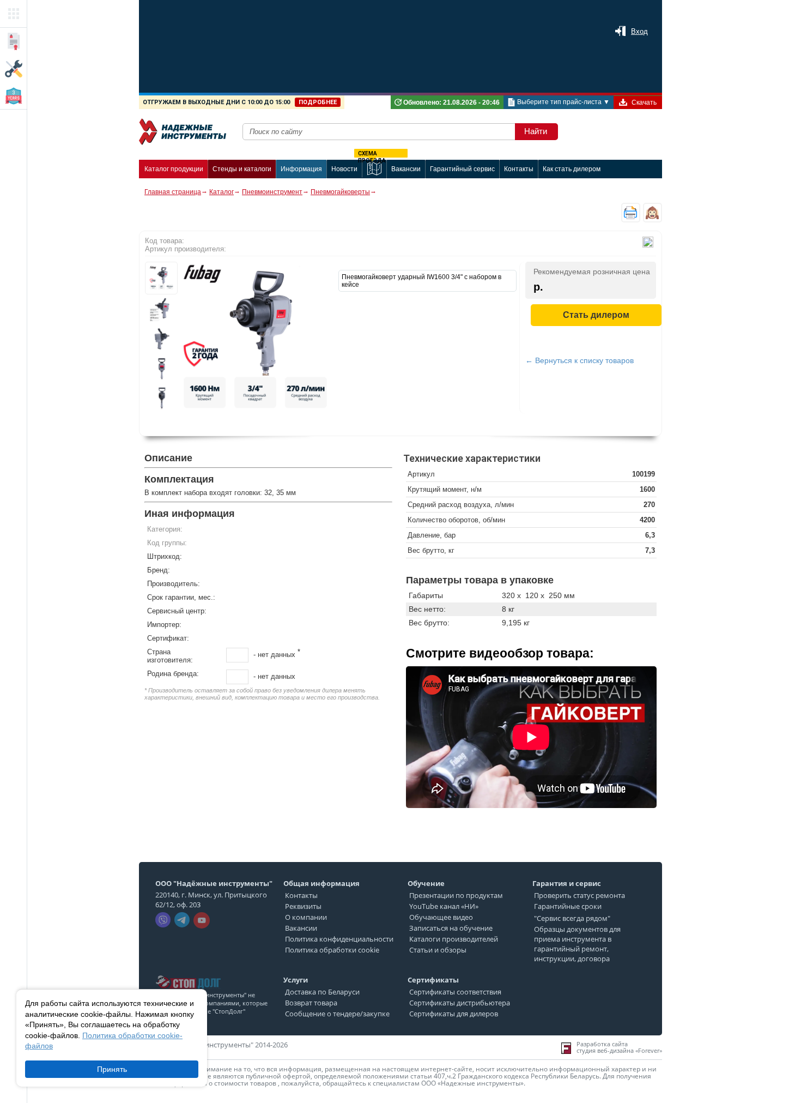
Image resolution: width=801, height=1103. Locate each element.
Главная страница (172, 192)
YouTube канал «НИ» (443, 906)
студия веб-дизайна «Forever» (619, 1050)
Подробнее (318, 102)
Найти (535, 131)
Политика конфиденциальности (339, 939)
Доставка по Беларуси (322, 992)
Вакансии (301, 928)
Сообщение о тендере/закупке (337, 1013)
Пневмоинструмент (272, 192)
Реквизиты (303, 906)
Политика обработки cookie (332, 950)
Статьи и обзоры (437, 950)
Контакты (301, 895)
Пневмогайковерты (340, 192)
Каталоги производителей (453, 939)
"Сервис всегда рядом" (572, 918)
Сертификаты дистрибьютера (459, 1003)
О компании (306, 917)
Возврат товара (311, 1003)
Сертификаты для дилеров (453, 1013)
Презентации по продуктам (456, 895)
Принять (112, 1069)
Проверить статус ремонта (579, 895)
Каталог (221, 192)
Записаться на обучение (451, 928)
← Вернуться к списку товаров (579, 360)
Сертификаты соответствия (455, 992)
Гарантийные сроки (568, 906)
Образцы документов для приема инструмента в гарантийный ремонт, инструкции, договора (577, 943)
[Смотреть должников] (188, 972)
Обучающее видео (441, 917)
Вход (639, 31)
